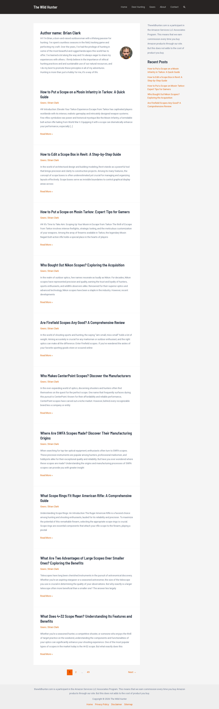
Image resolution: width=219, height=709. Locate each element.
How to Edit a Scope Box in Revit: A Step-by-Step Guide (80, 154)
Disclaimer (116, 704)
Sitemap (128, 704)
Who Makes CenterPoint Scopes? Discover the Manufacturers (85, 375)
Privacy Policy (102, 704)
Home (124, 7)
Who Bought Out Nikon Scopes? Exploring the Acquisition (82, 265)
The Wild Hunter (45, 7)
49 (88, 672)
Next (132, 672)
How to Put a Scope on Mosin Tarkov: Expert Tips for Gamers (85, 211)
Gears (152, 7)
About (163, 7)
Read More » (46, 134)
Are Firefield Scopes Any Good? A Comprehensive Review (82, 322)
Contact (174, 7)
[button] (184, 7)
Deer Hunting (138, 7)
